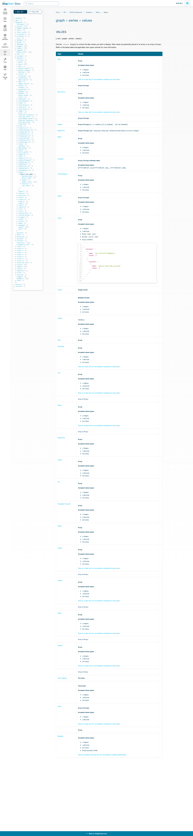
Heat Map (61, 346)
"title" (21, 211)
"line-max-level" (24, 116)
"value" (21, 219)
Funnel (60, 290)
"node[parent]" (23, 168)
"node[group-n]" (24, 162)
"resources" (20, 243)
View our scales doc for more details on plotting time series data (99, 79)
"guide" (19, 42)
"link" (20, 126)
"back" (20, 62)
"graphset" (19, 22)
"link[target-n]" (24, 142)
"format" (21, 87)
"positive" (22, 195)
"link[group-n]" (24, 132)
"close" (21, 74)
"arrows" (19, 26)
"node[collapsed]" (25, 160)
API (65, 12)
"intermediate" (23, 101)
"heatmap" (20, 44)
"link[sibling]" (24, 138)
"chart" (19, 30)
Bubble (60, 124)
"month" (21, 150)
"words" (21, 227)
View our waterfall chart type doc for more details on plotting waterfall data (102, 755)
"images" (19, 46)
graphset (89, 12)
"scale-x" (20, 254)
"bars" (20, 64)
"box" (20, 66)
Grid (59, 340)
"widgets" (20, 278)
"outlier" (21, 193)
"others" (21, 191)
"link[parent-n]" (24, 136)
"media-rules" (21, 52)
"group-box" (22, 89)
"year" (20, 229)
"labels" (19, 48)
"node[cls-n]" (23, 158)
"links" (21, 144)
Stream (60, 645)
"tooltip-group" (24, 215)
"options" (20, 58)
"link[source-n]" (24, 140)
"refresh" (20, 241)
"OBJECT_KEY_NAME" (26, 174)
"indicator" (22, 99)
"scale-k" (20, 248)
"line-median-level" (25, 118)
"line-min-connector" (26, 120)
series (98, 12)
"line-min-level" (24, 122)
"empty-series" (23, 83)
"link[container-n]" (25, 130)
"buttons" (21, 72)
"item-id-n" (22, 107)
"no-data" (20, 56)
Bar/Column (61, 92)
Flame (60, 218)
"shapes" (19, 267)
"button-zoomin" (24, 68)
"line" (20, 113)
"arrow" (21, 60)
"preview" (20, 239)
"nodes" (21, 172)
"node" (20, 156)
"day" (20, 81)
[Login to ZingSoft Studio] (187, 3)
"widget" (19, 277)
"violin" (21, 221)
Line (59, 373)
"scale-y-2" (22, 199)
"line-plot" (22, 124)
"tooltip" (25, 184)
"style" (21, 205)
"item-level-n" (23, 109)
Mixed (60, 405)
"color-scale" (21, 32)
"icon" (20, 97)
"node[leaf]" (23, 164)
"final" (21, 85)
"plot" (18, 235)
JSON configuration (76, 12)
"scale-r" (20, 250)
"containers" (23, 78)
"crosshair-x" (21, 34)
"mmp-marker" (23, 148)
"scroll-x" (20, 258)
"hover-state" (23, 95)
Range (60, 548)
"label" (21, 111)
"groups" (21, 91)
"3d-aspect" (20, 24)
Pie (59, 482)
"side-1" (21, 201)
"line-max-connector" (26, 115)
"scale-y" (20, 256)
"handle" (21, 93)
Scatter (60, 580)
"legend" (19, 50)
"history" (18, 284)
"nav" (18, 54)
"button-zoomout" (24, 70)
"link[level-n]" (24, 134)
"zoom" (18, 280)
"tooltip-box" (23, 213)
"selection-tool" (22, 262)
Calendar (61, 159)
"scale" (21, 197)
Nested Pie (61, 438)
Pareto (60, 460)
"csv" (18, 38)
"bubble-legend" (22, 28)
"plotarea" (20, 237)
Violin (59, 706)
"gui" (17, 20)
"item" (20, 103)
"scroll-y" (20, 260)
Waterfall (60, 736)
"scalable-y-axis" (23, 244)
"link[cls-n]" (23, 128)
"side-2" (21, 203)
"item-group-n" (23, 105)
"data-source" (23, 80)
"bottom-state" (27, 176)
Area (59, 59)
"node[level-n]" (24, 166)
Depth (60, 196)
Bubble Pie (61, 130)
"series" (19, 265)
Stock (59, 613)
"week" (20, 223)
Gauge (60, 318)
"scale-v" (20, 252)
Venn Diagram (62, 678)
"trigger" (21, 217)
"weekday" (21, 225)
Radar (60, 526)
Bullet (59, 137)
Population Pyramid (64, 504)
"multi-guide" (23, 152)
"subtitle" (22, 207)
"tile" (20, 209)
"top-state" (25, 185)
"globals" (18, 18)
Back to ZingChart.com (98, 833)
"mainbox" (21, 146)
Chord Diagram (63, 174)
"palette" (20, 233)
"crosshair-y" (21, 36)
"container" (22, 76)
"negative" (22, 154)
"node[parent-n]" (24, 170)
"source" (19, 269)
